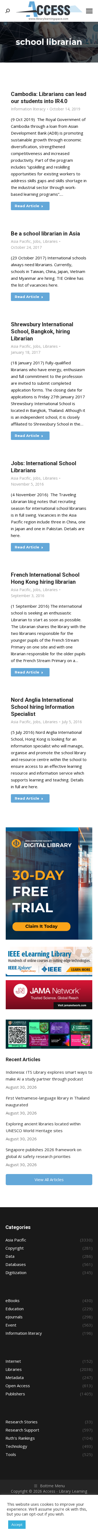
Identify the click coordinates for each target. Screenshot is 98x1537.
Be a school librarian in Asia (45, 233)
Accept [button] (16, 1524)
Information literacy (28, 108)
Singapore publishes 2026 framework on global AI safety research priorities (43, 1153)
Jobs (37, 241)
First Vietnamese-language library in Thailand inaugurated (48, 1101)
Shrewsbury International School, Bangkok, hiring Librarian (42, 331)
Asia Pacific (21, 241)
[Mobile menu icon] (89, 11)
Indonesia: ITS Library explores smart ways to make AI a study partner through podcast (49, 1075)
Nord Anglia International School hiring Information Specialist (42, 707)
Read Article (27, 206)
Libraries (50, 241)
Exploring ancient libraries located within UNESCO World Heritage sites (43, 1127)
